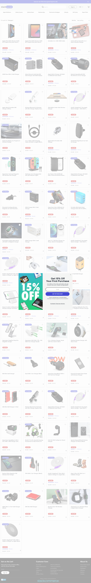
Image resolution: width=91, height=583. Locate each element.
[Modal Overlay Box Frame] (45, 291)
